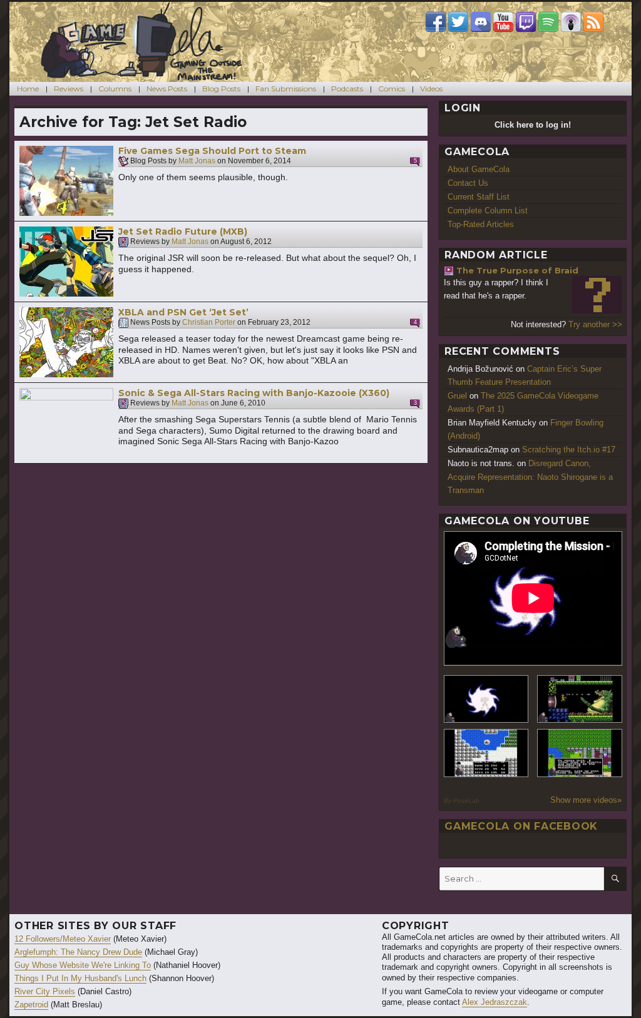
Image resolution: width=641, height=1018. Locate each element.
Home (28, 88)
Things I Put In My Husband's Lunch (80, 978)
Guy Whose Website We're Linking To (82, 965)
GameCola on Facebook (521, 826)
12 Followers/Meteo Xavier (62, 939)
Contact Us (468, 183)
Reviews (68, 88)
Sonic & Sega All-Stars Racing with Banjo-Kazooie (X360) (253, 393)
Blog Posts (221, 88)
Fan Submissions (285, 88)
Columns (114, 88)
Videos (431, 88)
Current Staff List (479, 196)
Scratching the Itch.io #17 (568, 449)
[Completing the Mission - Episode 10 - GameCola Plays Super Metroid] (486, 699)
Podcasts (347, 88)
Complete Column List (488, 210)
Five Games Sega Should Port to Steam (212, 150)
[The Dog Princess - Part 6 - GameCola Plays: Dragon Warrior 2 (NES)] (579, 753)
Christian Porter (208, 322)
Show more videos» (586, 800)
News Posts (166, 88)
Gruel (457, 395)
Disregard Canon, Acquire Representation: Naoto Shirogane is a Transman (530, 476)
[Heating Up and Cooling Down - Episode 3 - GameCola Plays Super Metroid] (579, 699)
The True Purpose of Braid (517, 270)
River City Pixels (44, 991)
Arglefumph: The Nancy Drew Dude (78, 952)
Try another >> (595, 324)
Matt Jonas (196, 161)
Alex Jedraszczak (494, 1002)
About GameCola (479, 169)
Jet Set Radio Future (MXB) (182, 231)
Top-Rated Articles (481, 224)
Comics (391, 88)
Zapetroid (31, 1004)
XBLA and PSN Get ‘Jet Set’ (183, 312)
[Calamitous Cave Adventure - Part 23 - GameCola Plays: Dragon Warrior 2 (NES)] (486, 753)
